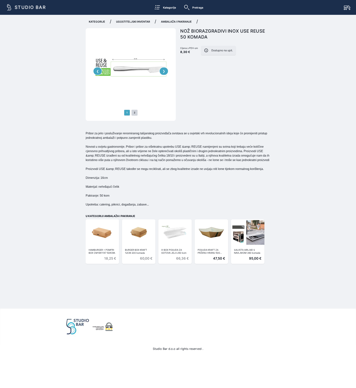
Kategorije (97, 21)
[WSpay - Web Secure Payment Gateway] (102, 326)
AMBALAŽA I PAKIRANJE (176, 21)
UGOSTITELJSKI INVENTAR (133, 21)
